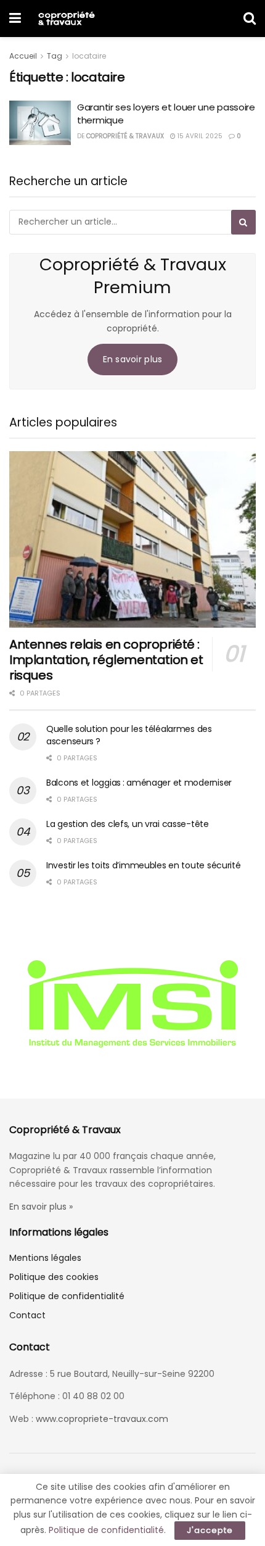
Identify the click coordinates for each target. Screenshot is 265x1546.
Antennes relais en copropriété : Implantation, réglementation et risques (106, 660)
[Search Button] (249, 18)
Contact (27, 1315)
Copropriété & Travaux (125, 136)
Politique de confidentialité (66, 1296)
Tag (54, 56)
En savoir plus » (41, 1206)
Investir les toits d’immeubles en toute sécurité (143, 865)
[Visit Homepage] (66, 18)
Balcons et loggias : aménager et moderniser (139, 782)
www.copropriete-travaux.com (102, 1419)
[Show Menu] (15, 18)
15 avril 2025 (199, 136)
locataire (89, 56)
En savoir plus (133, 359)
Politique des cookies (54, 1277)
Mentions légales (45, 1258)
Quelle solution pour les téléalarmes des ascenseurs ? (129, 735)
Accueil (23, 56)
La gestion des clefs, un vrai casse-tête (127, 824)
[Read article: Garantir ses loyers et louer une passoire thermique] (40, 123)
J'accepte (210, 1530)
